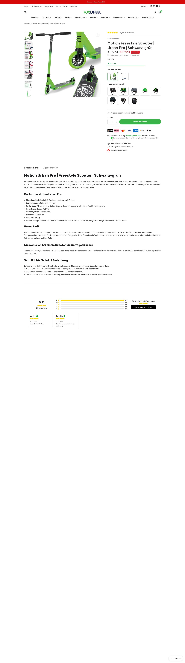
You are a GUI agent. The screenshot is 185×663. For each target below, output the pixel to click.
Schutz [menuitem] (93, 18)
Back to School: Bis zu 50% (76, 2)
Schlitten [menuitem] (104, 18)
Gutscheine (73, 6)
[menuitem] (27, 6)
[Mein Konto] (155, 12)
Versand (116, 55)
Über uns (58, 6)
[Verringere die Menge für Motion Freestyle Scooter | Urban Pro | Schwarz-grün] (109, 122)
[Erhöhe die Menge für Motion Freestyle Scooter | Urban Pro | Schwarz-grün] (116, 122)
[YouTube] (156, 6)
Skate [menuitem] (67, 18)
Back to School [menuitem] (148, 18)
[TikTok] (159, 6)
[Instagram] (154, 6)
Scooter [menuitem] (34, 18)
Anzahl (110, 117)
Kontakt (65, 6)
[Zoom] (97, 34)
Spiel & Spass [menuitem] (80, 18)
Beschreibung (31, 167)
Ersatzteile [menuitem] (132, 18)
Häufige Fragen (48, 6)
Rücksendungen (37, 6)
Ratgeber (27, 6)
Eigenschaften (50, 167)
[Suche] (25, 12)
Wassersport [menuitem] (118, 18)
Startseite (27, 23)
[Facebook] (151, 6)
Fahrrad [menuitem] (46, 18)
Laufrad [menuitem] (57, 18)
